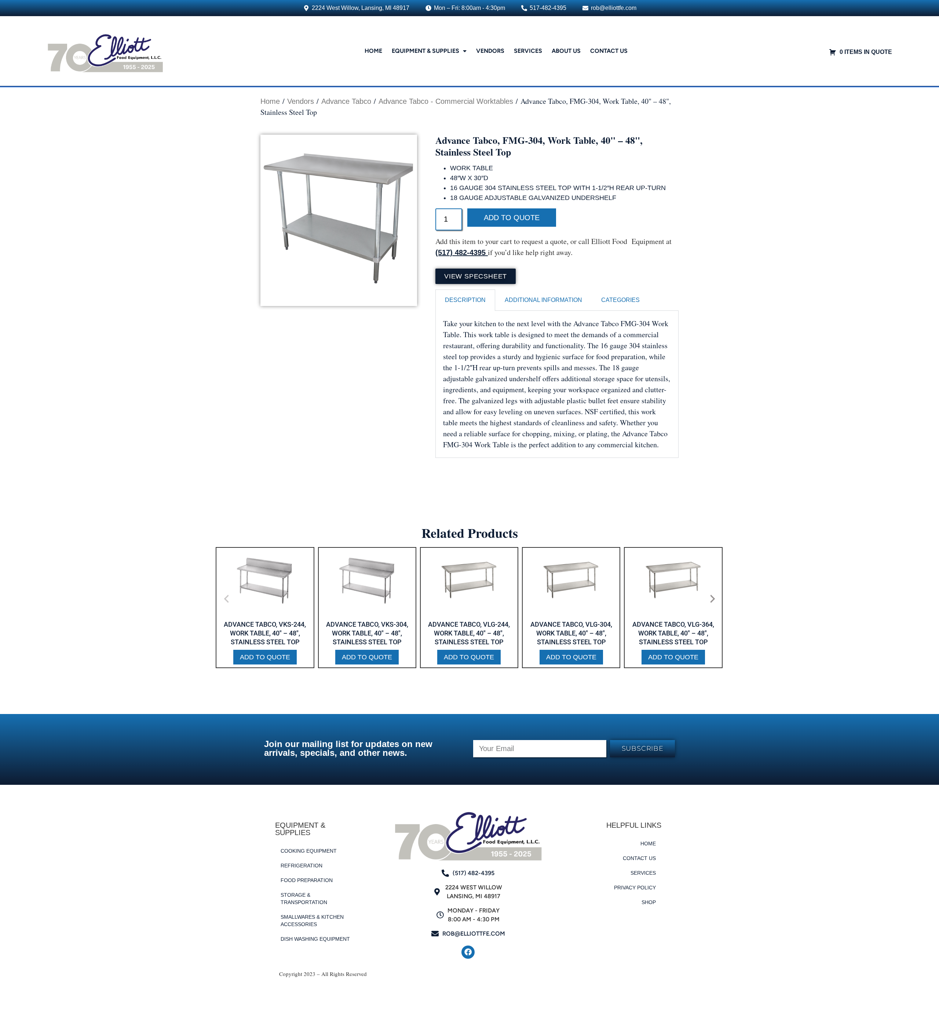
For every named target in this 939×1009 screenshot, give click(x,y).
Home (373, 50)
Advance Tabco (346, 101)
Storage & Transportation (304, 898)
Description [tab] (465, 300)
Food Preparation (307, 880)
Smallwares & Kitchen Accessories (312, 920)
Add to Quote (512, 218)
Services (528, 50)
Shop (649, 902)
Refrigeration (301, 865)
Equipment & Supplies (425, 50)
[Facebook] (468, 952)
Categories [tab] (620, 300)
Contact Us (609, 50)
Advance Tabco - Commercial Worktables (446, 101)
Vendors (490, 50)
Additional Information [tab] (543, 300)
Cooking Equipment (309, 851)
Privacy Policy (635, 887)
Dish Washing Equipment (315, 939)
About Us (566, 50)
